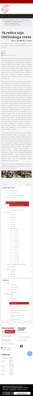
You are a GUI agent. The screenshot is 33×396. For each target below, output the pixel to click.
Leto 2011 (16, 250)
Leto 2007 (16, 259)
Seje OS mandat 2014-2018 (17, 200)
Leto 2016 (16, 238)
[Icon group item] (21, 346)
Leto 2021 (12, 224)
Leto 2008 (16, 257)
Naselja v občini (14, 289)
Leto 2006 (16, 262)
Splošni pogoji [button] (21, 389)
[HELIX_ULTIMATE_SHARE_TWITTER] (20, 40)
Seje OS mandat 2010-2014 (17, 205)
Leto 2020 (12, 227)
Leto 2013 (16, 245)
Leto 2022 (12, 222)
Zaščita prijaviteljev (15, 319)
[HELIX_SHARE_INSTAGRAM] (23, 40)
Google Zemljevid (6, 349)
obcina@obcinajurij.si (25, 337)
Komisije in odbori (14, 305)
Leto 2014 (16, 243)
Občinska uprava (14, 301)
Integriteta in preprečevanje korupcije (17, 316)
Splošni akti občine (11, 267)
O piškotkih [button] (12, 389)
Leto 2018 (16, 233)
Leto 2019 (16, 230)
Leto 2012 (16, 247)
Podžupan (12, 298)
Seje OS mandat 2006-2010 (17, 210)
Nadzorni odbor (14, 308)
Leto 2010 (16, 252)
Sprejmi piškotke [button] (22, 393)
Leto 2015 (16, 240)
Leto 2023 (12, 219)
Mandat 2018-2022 (11, 193)
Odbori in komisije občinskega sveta (16, 264)
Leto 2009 (16, 255)
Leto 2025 (12, 214)
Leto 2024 (12, 217)
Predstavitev (13, 285)
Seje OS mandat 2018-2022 (17, 195)
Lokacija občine (14, 287)
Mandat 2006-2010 (11, 207)
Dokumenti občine (11, 269)
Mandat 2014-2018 (11, 198)
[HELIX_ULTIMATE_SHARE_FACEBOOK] (18, 40)
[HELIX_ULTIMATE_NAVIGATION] (2, 16)
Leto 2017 (16, 235)
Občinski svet (13, 303)
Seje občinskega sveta (12, 190)
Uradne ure (13, 292)
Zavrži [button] (8, 393)
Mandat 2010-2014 (11, 202)
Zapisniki (9, 212)
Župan (11, 296)
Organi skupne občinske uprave (18, 310)
